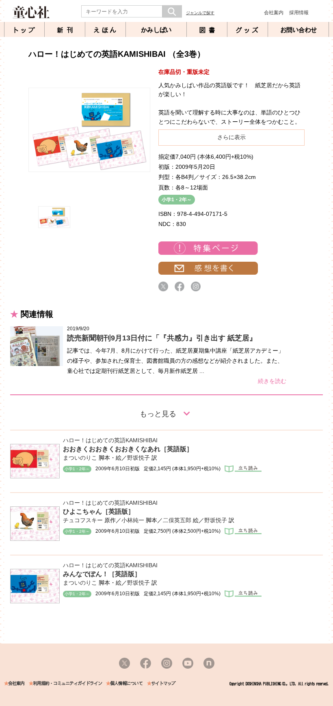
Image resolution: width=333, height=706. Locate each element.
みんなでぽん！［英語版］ (102, 573)
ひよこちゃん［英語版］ (98, 511)
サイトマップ (163, 683)
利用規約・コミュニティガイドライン (67, 683)
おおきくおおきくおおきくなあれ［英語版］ (128, 449)
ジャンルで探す (200, 13)
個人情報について (126, 683)
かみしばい (156, 30)
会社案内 (273, 12)
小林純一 (132, 520)
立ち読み (243, 468)
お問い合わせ (298, 30)
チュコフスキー (83, 520)
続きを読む (272, 381)
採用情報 (299, 12)
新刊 (66, 30)
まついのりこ (80, 457)
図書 (208, 30)
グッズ (248, 30)
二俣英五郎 (177, 520)
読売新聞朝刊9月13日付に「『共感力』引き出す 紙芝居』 (162, 338)
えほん (105, 30)
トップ (24, 30)
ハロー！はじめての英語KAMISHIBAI (110, 440)
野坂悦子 (138, 457)
